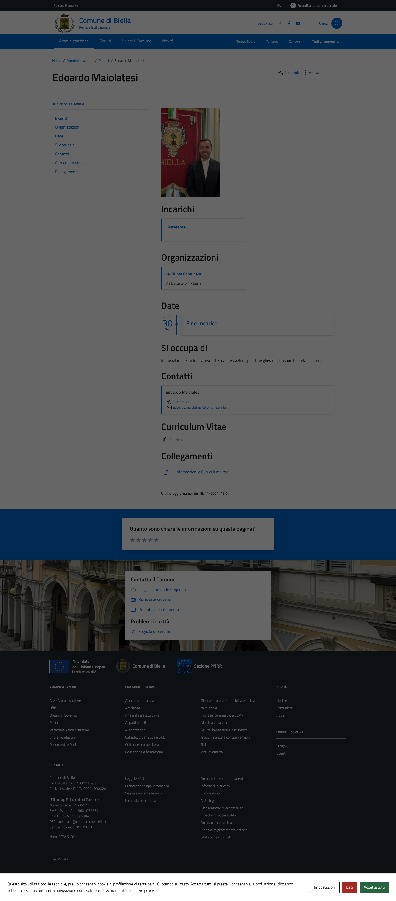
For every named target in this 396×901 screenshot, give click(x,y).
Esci (349, 887)
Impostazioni (325, 887)
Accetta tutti (374, 887)
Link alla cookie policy (136, 890)
